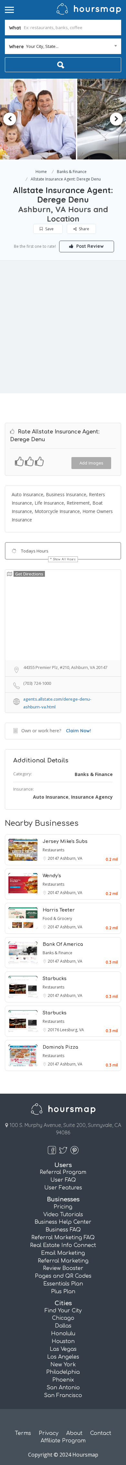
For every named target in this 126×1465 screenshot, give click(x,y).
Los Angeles (63, 1357)
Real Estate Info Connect (63, 1245)
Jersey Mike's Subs (65, 841)
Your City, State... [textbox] (42, 46)
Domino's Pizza (60, 1047)
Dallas (63, 1326)
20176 (54, 1030)
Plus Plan (63, 1292)
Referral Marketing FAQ (63, 1238)
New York (63, 1365)
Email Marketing (63, 1253)
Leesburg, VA (72, 1030)
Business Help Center (63, 1222)
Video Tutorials (63, 1215)
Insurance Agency (92, 797)
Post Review (89, 246)
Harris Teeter (59, 910)
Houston (63, 1341)
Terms (23, 1433)
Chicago (63, 1318)
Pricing (63, 1207)
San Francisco (63, 1395)
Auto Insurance (50, 797)
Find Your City (63, 1311)
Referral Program (63, 1172)
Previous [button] (9, 119)
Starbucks (55, 978)
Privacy (48, 1433)
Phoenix (63, 1380)
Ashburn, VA (71, 858)
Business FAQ (63, 1230)
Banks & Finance (72, 171)
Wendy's (52, 875)
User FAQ (63, 1180)
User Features (63, 1188)
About (74, 1433)
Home (41, 171)
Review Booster (63, 1268)
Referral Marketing (63, 1261)
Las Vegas (63, 1349)
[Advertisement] (63, 327)
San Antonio (63, 1388)
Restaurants (53, 850)
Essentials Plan (63, 1284)
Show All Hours (64, 559)
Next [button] (116, 119)
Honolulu (63, 1334)
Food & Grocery (57, 918)
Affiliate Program (63, 1441)
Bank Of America (63, 944)
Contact (100, 1433)
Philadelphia (63, 1372)
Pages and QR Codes (63, 1276)
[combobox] (63, 46)
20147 (54, 858)
